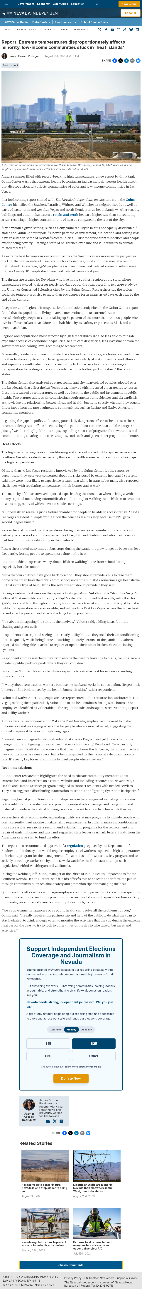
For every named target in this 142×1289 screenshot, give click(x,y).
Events (64, 29)
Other (93, 1056)
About (7, 29)
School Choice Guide (94, 22)
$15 (48, 1043)
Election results (65, 22)
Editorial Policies (26, 29)
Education (77, 3)
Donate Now (71, 1078)
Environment (10, 65)
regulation (75, 845)
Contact (94, 1278)
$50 (48, 1056)
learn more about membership (83, 1066)
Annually (86, 1029)
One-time (56, 1029)
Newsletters (129, 3)
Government (26, 3)
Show (71, 1265)
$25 (94, 1043)
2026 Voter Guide (16, 22)
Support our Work (126, 1278)
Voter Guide (60, 3)
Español (130, 12)
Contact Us (48, 29)
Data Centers (41, 22)
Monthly (71, 1029)
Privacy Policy (73, 1278)
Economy (43, 3)
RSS (85, 1278)
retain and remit (65, 214)
